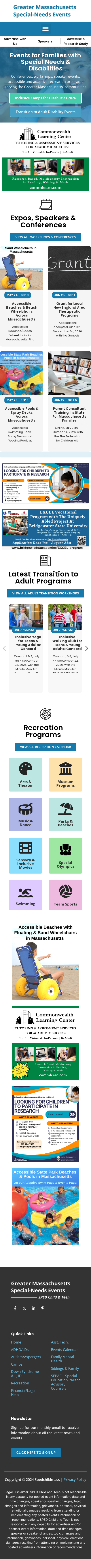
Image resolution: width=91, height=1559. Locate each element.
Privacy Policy (75, 1479)
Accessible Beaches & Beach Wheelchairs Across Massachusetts (21, 311)
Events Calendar (64, 1349)
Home (16, 1342)
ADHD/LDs (20, 1349)
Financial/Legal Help (23, 1392)
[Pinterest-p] (43, 1308)
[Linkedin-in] (34, 1308)
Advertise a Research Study (76, 41)
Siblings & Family (65, 1368)
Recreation (20, 1383)
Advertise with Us (15, 41)
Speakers (45, 41)
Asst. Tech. (60, 1342)
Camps (17, 1364)
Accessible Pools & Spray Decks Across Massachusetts (21, 414)
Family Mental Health (62, 1358)
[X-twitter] (24, 1308)
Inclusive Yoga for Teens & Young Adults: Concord (28, 643)
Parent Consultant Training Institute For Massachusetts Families (69, 414)
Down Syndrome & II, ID (25, 1373)
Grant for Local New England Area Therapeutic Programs (69, 309)
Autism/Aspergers (26, 1356)
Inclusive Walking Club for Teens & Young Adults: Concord (67, 643)
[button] (46, 29)
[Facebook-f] (15, 1308)
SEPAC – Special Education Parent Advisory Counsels (65, 1382)
